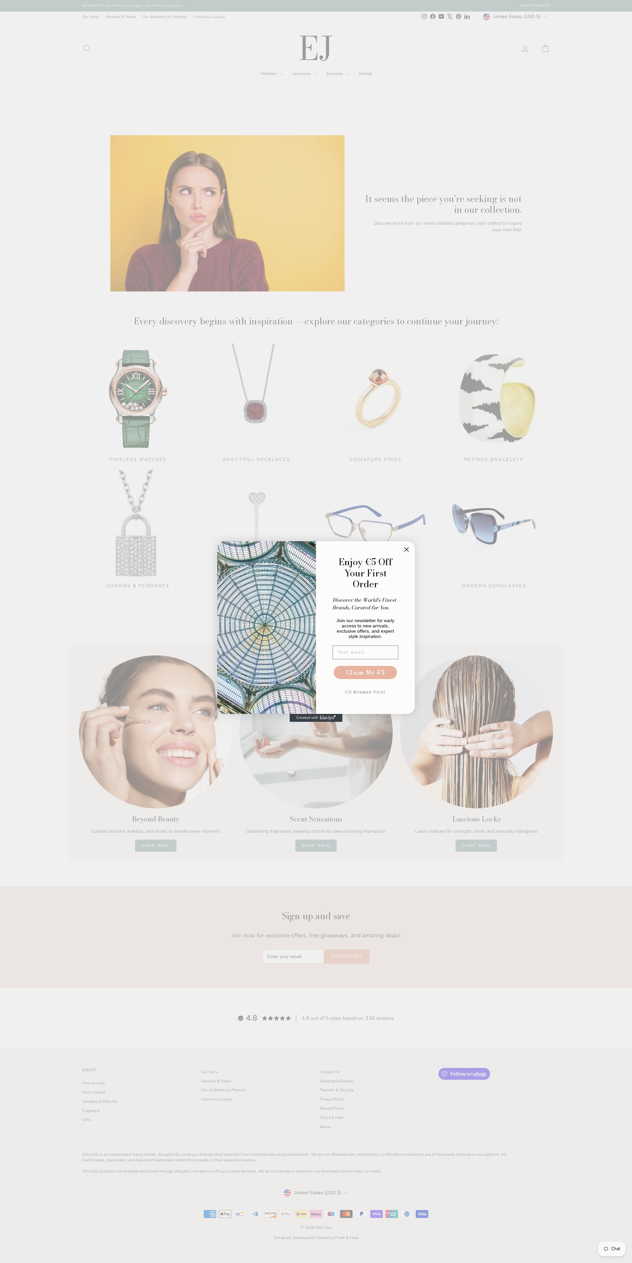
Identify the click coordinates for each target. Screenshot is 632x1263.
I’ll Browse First (365, 692)
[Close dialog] (406, 549)
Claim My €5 (365, 672)
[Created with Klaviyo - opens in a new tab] (316, 718)
